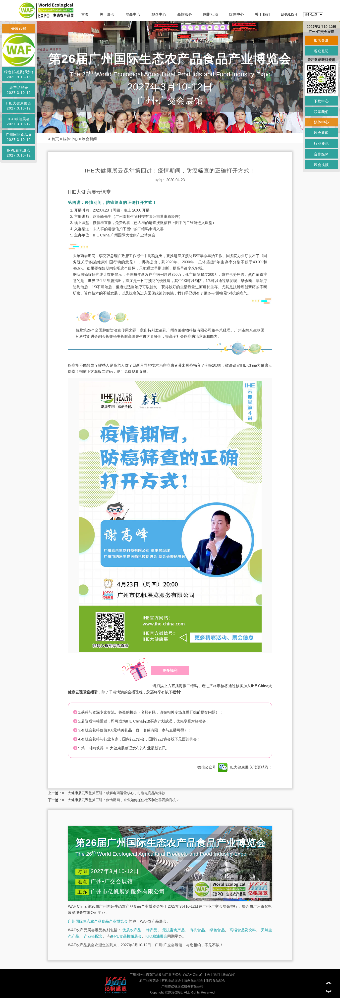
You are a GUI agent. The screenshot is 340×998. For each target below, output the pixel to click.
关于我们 (262, 14)
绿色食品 (217, 930)
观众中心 (158, 14)
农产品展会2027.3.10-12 (19, 90)
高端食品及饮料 (242, 930)
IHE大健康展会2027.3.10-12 (18, 105)
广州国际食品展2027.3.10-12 (19, 137)
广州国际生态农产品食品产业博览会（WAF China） (166, 974)
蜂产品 (152, 930)
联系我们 (229, 974)
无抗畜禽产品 (173, 930)
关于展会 (107, 14)
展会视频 (321, 165)
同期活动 (210, 14)
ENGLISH (289, 14)
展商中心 (132, 14)
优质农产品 (131, 930)
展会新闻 (89, 139)
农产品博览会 (149, 980)
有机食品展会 (171, 980)
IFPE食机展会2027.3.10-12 (19, 152)
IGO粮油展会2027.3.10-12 (19, 121)
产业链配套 (93, 936)
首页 (85, 14)
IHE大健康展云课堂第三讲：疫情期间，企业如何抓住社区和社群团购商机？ (120, 800)
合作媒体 (321, 154)
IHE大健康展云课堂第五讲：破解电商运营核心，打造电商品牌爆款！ (115, 793)
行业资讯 (321, 143)
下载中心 (321, 101)
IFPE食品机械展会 (126, 936)
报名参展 (321, 40)
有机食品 (197, 930)
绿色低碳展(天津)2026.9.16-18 (18, 74)
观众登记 (321, 51)
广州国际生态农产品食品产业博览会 (98, 921)
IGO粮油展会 (156, 936)
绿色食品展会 (193, 980)
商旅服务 (184, 14)
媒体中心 (236, 14)
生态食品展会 (215, 980)
